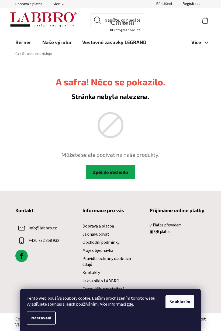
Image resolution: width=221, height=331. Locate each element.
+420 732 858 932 (44, 240)
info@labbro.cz (43, 228)
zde (130, 304)
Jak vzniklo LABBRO (100, 281)
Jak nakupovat (95, 234)
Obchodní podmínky (100, 242)
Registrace (192, 3)
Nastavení (41, 318)
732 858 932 (125, 23)
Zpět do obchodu (110, 172)
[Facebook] (21, 256)
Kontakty (91, 273)
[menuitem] (23, 42)
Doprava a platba (29, 4)
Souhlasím (180, 302)
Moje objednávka (97, 250)
